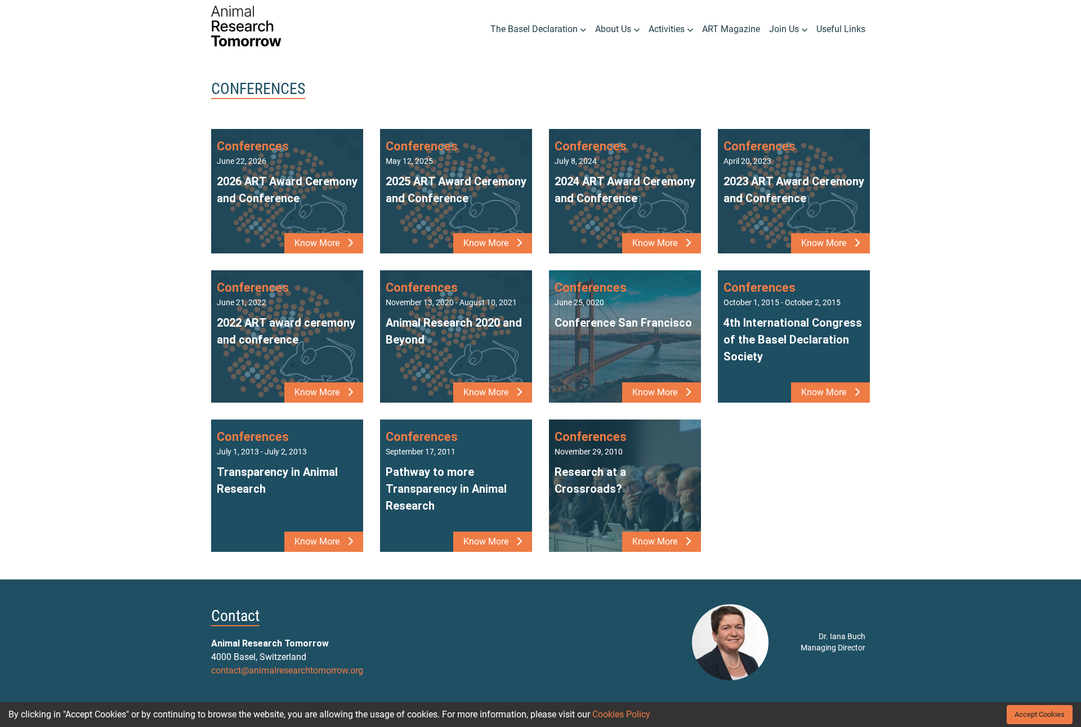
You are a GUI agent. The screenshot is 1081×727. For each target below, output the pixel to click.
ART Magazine (731, 29)
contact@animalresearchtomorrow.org (287, 670)
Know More (318, 243)
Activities (668, 29)
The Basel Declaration (535, 29)
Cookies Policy (621, 714)
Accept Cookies (1040, 714)
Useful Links (840, 29)
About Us (614, 29)
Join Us (785, 29)
